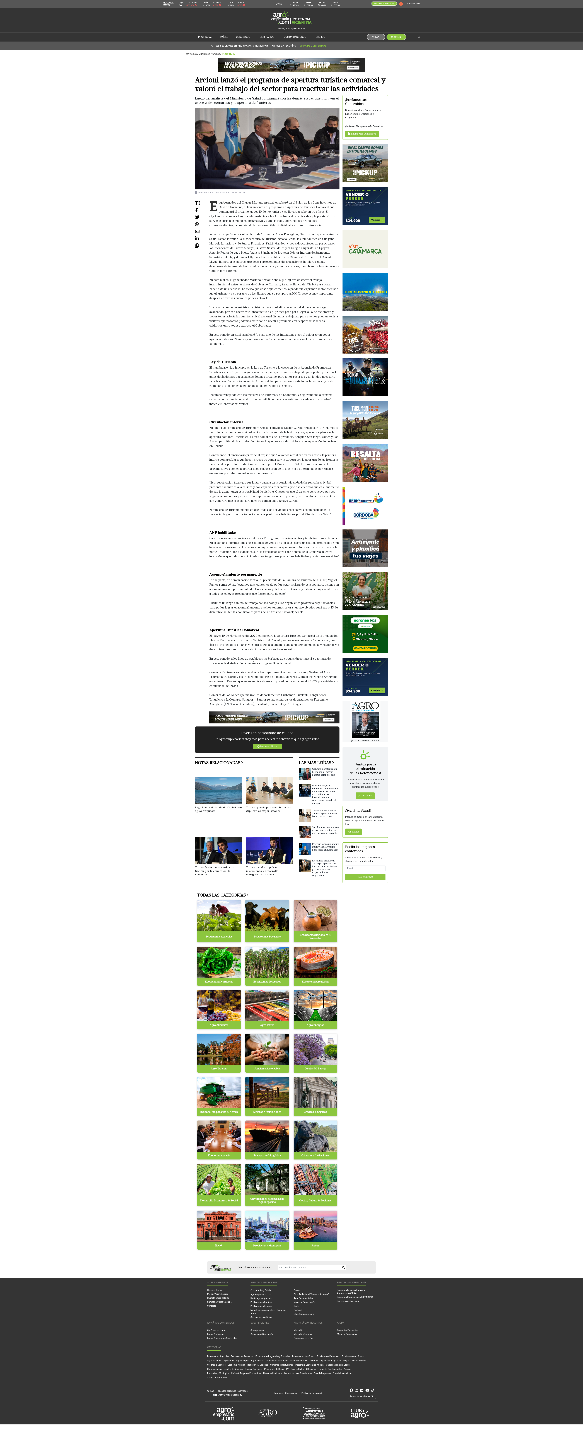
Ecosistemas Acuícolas (353, 1356)
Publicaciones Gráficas (261, 1302)
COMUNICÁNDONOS (295, 36)
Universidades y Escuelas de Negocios (225, 1369)
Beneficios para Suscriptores (298, 1373)
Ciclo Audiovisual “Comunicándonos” (311, 1294)
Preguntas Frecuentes (347, 1330)
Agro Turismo (257, 1360)
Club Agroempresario (304, 1314)
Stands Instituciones (343, 1373)
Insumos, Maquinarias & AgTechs (325, 1360)
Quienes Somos (214, 1290)
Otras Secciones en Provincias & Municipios (240, 45)
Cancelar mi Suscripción (262, 1334)
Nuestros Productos (272, 1373)
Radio (296, 1306)
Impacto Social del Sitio (218, 1298)
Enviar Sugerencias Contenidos (222, 1338)
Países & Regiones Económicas (246, 1373)
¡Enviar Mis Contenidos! (363, 134)
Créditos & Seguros (216, 1365)
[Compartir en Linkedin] (202, 239)
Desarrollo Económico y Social (309, 1365)
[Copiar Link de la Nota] (202, 246)
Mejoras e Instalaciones (354, 1360)
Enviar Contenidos (216, 1334)
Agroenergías (242, 1360)
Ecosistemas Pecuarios (242, 1356)
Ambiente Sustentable (277, 1360)
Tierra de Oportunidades (330, 1369)
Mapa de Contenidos (313, 45)
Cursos (297, 1290)
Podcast (298, 1310)
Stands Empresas (322, 1373)
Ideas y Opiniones (253, 1369)
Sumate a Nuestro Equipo (219, 1302)
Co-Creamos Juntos (217, 1330)
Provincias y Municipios (218, 1373)
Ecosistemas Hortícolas (303, 1356)
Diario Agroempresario (261, 1298)
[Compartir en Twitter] (202, 218)
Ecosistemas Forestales (328, 1356)
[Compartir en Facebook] (202, 211)
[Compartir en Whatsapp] (202, 225)
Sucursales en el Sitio (304, 1338)
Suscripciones (257, 1330)
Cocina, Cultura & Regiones (303, 1369)
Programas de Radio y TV (276, 1369)
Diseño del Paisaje (298, 1360)
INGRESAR (376, 37)
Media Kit (298, 1330)
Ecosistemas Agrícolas (218, 1356)
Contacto (211, 1306)
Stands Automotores (217, 1377)
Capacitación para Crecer (338, 1365)
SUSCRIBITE (396, 37)
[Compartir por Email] (202, 232)
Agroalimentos (214, 1360)
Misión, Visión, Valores (217, 1294)
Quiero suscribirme (267, 746)
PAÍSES (224, 36)
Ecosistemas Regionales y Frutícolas (273, 1356)
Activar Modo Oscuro (229, 1395)
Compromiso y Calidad (261, 1290)
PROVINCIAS (205, 36)
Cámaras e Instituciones (281, 1365)
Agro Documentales (303, 1298)
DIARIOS (320, 36)
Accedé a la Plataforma (384, 3)
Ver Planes (353, 832)
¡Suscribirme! (365, 877)
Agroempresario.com (261, 1294)
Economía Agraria (236, 1365)
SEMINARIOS (267, 36)
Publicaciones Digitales (261, 1306)
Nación (347, 1369)
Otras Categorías (284, 45)
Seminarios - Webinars (261, 1317)
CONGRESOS (243, 36)
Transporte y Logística (257, 1365)
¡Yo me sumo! (365, 796)
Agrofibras (229, 1360)
